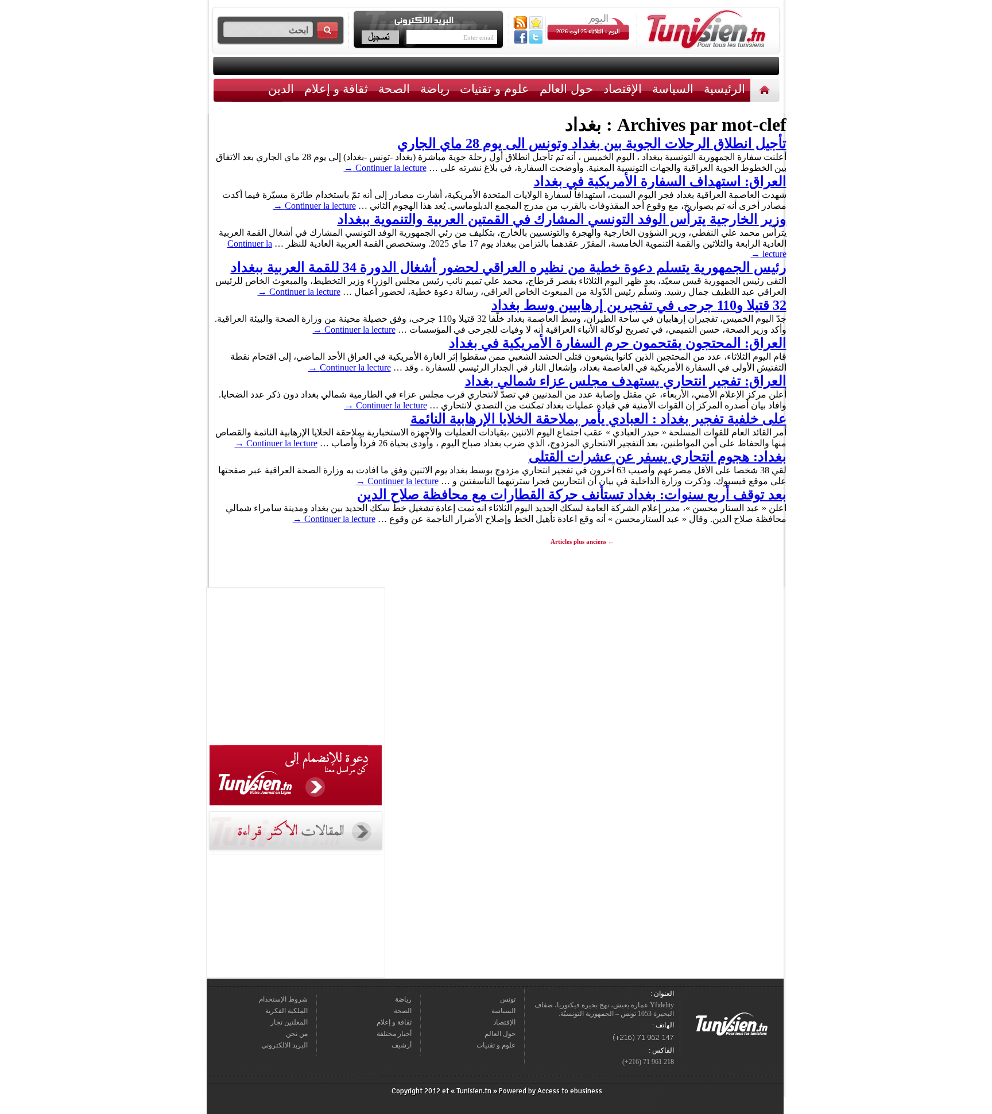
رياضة (435, 88)
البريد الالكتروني (284, 1045)
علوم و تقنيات (494, 88)
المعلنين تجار (289, 1022)
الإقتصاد (622, 88)
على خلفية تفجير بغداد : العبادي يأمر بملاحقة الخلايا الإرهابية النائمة (598, 418)
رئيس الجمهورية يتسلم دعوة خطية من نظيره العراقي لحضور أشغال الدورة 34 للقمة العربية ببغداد (508, 267)
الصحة (394, 88)
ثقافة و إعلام (336, 88)
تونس (508, 999)
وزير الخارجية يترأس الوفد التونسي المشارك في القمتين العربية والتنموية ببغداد (562, 219)
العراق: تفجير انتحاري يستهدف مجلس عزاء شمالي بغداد (625, 380)
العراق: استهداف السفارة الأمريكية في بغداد (660, 181)
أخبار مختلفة (394, 1034)
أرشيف (402, 1045)
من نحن (297, 1034)
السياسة (672, 88)
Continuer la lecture (385, 168)
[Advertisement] (296, 668)
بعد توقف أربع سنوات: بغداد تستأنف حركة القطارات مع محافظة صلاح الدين (571, 494)
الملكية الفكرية (286, 1011)
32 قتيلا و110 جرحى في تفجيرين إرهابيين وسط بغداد (638, 305)
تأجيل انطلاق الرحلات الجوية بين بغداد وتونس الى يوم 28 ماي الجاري (591, 143)
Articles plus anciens (582, 541)
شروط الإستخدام (283, 999)
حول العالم (566, 88)
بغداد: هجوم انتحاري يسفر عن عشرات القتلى (657, 456)
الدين (281, 88)
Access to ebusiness (569, 1091)
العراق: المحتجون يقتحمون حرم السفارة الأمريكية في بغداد (617, 343)
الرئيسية (766, 89)
